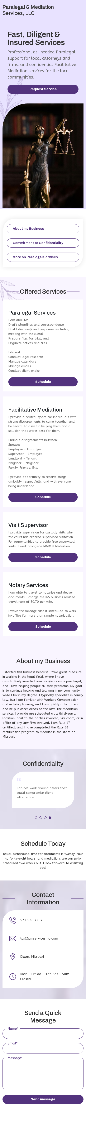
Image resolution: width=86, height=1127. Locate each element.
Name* (13, 1029)
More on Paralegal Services (35, 257)
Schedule (43, 381)
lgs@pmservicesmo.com (39, 938)
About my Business (28, 228)
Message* (15, 1058)
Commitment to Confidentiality (38, 243)
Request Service (43, 89)
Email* (13, 1043)
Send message (43, 1099)
